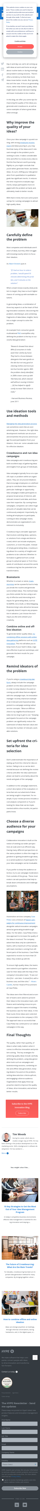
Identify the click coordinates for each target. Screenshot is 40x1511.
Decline (20, 52)
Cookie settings (20, 41)
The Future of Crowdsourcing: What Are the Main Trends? (20, 1265)
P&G (19, 333)
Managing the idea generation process (22, 424)
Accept (20, 46)
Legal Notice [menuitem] (15, 1393)
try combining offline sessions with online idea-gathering (22, 637)
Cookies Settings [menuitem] (6, 1396)
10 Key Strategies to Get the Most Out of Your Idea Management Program (20, 1209)
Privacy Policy (15, 1476)
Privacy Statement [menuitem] (6, 1393)
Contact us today (8, 1372)
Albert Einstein (15, 264)
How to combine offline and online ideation (20, 1321)
